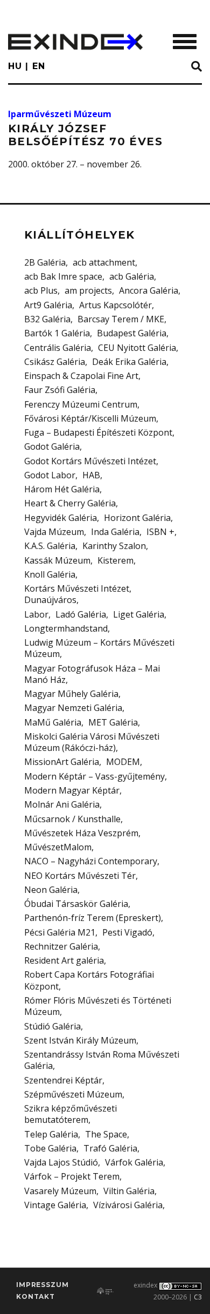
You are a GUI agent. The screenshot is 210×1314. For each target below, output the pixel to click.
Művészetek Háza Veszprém (81, 833)
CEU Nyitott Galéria (137, 348)
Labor (36, 614)
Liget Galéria (138, 614)
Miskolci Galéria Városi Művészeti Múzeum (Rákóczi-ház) (91, 742)
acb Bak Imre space (63, 276)
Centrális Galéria (57, 348)
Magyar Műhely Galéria (71, 694)
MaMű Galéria (52, 722)
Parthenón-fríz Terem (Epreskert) (92, 918)
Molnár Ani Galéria (62, 804)
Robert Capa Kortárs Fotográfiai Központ (89, 980)
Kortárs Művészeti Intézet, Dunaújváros (77, 594)
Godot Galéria (52, 446)
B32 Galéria (47, 319)
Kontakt (35, 1296)
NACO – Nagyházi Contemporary (90, 861)
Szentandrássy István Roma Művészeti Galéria (101, 1060)
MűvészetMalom (58, 847)
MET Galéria (113, 722)
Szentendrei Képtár (63, 1080)
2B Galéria (45, 262)
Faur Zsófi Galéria (59, 390)
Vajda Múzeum (54, 532)
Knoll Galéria (49, 574)
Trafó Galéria (110, 1148)
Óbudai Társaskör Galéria (76, 904)
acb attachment (104, 262)
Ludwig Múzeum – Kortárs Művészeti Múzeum (99, 648)
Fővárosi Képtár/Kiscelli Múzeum (90, 418)
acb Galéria (131, 276)
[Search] (196, 67)
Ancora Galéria (148, 290)
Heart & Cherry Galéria (70, 503)
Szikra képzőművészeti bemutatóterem (70, 1114)
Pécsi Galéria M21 (59, 932)
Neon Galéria (51, 890)
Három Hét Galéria (62, 489)
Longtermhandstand (66, 628)
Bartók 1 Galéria (57, 333)
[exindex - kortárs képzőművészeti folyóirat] (75, 42)
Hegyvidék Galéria (60, 518)
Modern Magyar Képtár (72, 790)
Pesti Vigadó (127, 932)
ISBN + (160, 532)
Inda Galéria (115, 532)
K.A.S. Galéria (49, 546)
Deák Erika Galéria (129, 362)
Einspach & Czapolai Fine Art (81, 376)
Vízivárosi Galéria (128, 1205)
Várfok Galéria (134, 1162)
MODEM (123, 762)
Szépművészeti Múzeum (73, 1094)
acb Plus (41, 290)
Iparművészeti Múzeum (59, 114)
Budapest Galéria (131, 333)
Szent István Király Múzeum (80, 1040)
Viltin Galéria (129, 1191)
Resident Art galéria (64, 960)
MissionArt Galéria (61, 762)
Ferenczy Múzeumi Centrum (80, 404)
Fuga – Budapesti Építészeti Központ (98, 432)
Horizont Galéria (137, 518)
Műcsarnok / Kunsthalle (72, 819)
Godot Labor (49, 475)
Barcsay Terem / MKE (121, 319)
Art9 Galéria (48, 305)
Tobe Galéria (50, 1148)
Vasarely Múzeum (60, 1191)
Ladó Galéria (80, 614)
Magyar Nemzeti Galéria (73, 708)
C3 (198, 1297)
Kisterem (115, 560)
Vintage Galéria (55, 1205)
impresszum (42, 1285)
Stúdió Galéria (52, 1026)
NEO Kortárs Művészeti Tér (80, 876)
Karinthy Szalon (114, 546)
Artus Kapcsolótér (115, 305)
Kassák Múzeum (57, 560)
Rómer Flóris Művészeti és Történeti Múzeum (97, 1006)
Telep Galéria (51, 1134)
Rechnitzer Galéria (61, 946)
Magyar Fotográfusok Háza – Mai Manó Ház (92, 674)
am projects (88, 290)
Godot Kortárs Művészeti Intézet (90, 461)
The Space (106, 1134)
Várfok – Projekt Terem (72, 1176)
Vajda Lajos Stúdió (61, 1162)
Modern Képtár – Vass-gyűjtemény (94, 776)
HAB (91, 475)
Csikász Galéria (54, 362)
